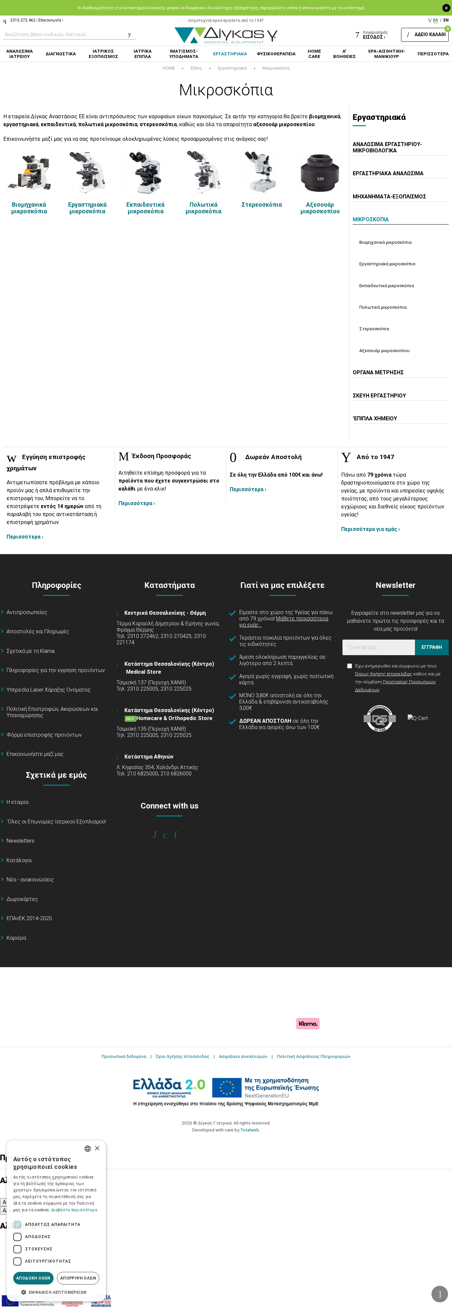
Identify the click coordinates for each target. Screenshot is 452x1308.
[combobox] (87, 1148)
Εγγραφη (432, 647)
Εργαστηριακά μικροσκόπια (87, 208)
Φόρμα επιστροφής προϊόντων (44, 735)
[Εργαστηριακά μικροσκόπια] (87, 172)
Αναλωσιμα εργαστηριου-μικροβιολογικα (387, 147)
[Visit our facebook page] (159, 835)
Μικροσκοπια (371, 219)
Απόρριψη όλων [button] (78, 1278)
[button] (56, 1292)
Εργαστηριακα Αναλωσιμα (388, 173)
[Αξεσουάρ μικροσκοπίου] (320, 172)
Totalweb (249, 1129)
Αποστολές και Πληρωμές (38, 631)
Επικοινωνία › (51, 20)
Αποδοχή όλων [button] (33, 1278)
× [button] (96, 1148)
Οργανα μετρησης (378, 372)
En (446, 20)
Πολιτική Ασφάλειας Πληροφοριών (313, 1056)
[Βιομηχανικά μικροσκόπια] (29, 172)
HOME (169, 68)
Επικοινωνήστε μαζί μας (35, 754)
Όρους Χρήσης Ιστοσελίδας (383, 673)
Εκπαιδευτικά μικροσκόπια (145, 208)
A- (5, 1202)
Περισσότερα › (25, 537)
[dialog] (56, 1220)
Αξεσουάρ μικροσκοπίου (320, 208)
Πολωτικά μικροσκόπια (203, 208)
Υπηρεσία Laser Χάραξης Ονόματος (49, 690)
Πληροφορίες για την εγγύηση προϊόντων (56, 670)
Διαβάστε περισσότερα (74, 1210)
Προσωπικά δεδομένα (124, 1056)
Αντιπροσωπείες (27, 612)
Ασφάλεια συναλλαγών (243, 1056)
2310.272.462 (22, 20)
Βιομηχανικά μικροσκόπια (29, 208)
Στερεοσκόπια (262, 204)
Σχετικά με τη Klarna (31, 651)
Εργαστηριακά (232, 68)
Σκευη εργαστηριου (379, 395)
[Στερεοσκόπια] (262, 172)
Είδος (196, 68)
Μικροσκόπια (276, 68)
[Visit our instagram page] (169, 835)
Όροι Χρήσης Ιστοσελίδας (182, 1056)
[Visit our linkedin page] (180, 835)
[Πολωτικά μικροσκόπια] (203, 172)
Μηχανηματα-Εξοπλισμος (389, 196)
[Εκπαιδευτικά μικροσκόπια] (145, 172)
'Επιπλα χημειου (375, 418)
